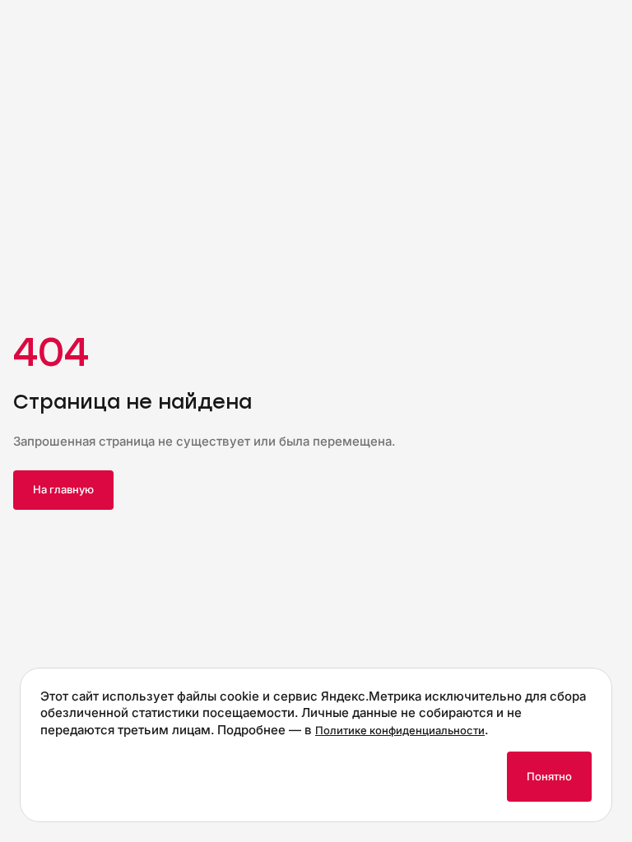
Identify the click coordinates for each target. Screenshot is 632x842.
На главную (63, 489)
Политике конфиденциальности (400, 730)
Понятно (549, 776)
